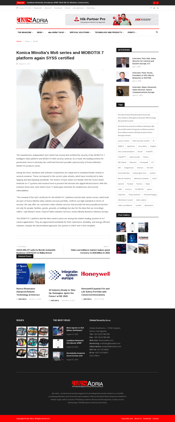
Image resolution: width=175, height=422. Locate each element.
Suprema (121, 194)
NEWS (40, 32)
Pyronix (139, 184)
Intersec (140, 168)
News (27, 41)
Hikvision (133, 162)
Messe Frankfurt (124, 178)
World (35, 41)
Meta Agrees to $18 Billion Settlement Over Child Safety (75, 330)
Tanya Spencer (134, 194)
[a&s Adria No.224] (21, 335)
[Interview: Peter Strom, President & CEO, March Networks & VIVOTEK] (123, 77)
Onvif (154, 178)
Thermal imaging (150, 194)
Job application (78, 8)
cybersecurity (134, 157)
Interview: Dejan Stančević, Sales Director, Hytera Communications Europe (144, 89)
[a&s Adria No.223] (32, 335)
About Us (48, 8)
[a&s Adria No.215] (43, 357)
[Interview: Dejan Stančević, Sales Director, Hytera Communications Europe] (123, 91)
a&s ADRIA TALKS (56, 32)
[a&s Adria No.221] (43, 335)
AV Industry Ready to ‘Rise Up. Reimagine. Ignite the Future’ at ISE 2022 (62, 293)
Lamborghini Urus (139, 173)
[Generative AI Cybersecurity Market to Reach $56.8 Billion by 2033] (132, 242)
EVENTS (131, 32)
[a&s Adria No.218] (43, 346)
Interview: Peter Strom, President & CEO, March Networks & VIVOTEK (143, 75)
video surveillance (125, 205)
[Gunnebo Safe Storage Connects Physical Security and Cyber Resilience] (121, 242)
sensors (128, 189)
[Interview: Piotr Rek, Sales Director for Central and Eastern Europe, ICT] (123, 62)
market (152, 173)
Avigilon (153, 146)
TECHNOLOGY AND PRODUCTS (108, 32)
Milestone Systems (141, 178)
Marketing (91, 8)
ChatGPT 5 (122, 157)
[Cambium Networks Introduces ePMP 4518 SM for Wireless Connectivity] (132, 231)
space (149, 189)
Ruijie (148, 184)
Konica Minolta (123, 173)
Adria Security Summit (140, 141)
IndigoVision (129, 168)
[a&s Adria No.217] (21, 357)
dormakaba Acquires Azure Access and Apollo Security (75, 355)
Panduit (130, 184)
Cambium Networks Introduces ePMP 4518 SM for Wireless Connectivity (58, 3)
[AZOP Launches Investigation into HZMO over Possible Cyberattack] (121, 253)
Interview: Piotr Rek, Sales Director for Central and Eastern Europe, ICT (144, 61)
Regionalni (38, 8)
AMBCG (121, 146)
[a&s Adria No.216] (32, 357)
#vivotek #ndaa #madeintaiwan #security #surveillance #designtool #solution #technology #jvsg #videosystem (137, 118)
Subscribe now (127, 418)
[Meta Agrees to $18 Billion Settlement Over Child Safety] (121, 231)
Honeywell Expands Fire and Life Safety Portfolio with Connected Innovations (95, 292)
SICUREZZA (139, 189)
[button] (154, 3)
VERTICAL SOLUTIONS (80, 32)
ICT (152, 162)
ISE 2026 (150, 168)
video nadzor (141, 200)
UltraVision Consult (125, 200)
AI (153, 141)
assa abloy (142, 146)
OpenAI (121, 184)
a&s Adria (23, 299)
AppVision (131, 146)
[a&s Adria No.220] (21, 346)
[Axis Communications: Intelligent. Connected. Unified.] (132, 253)
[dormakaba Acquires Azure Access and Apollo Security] (143, 231)
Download (58, 8)
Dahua (145, 157)
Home (19, 41)
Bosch (140, 151)
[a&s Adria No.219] (32, 346)
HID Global (122, 162)
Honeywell (144, 162)
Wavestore (149, 205)
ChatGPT (149, 151)
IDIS (119, 168)
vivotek (138, 205)
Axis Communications (126, 151)
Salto (120, 189)
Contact (67, 8)
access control (123, 141)
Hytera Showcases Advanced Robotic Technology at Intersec (28, 292)
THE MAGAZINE (25, 32)
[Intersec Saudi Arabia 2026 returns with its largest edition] (143, 253)
